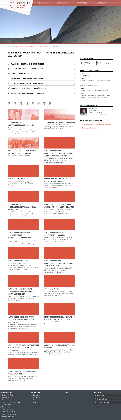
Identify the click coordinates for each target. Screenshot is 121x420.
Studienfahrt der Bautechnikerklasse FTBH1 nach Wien (21, 124)
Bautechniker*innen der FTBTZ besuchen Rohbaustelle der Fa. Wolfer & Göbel (21, 319)
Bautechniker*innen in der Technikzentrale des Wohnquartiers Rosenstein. (19, 235)
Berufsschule (6, 400)
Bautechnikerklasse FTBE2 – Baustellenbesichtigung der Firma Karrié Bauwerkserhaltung (58, 153)
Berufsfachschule (7, 397)
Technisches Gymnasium (9, 414)
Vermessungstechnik (8, 416)
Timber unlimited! (51, 289)
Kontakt (35, 402)
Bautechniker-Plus (7, 395)
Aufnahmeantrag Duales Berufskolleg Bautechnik (96, 125)
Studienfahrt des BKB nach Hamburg (59, 122)
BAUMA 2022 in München (18, 179)
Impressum (36, 397)
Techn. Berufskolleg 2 (8, 412)
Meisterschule (6, 404)
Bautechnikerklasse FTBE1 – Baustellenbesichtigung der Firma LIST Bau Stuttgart (58, 263)
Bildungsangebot (30, 47)
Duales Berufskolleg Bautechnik (11, 402)
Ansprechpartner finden (102, 402)
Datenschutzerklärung (40, 400)
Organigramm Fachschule (89, 128)
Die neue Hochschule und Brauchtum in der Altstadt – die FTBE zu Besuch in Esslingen (23, 347)
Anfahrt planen (99, 395)
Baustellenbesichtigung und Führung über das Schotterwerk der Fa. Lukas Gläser (22, 291)
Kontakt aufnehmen (101, 399)
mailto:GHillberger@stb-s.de (98, 114)
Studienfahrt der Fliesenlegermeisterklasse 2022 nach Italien (22, 206)
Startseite (19, 47)
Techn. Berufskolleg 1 (8, 409)
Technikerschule (6, 407)
